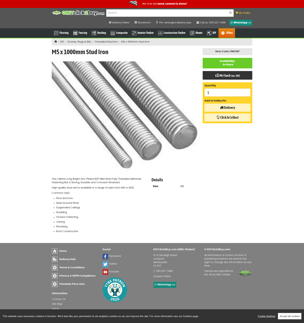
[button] (243, 13)
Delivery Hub (67, 259)
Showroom (144, 22)
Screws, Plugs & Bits (79, 42)
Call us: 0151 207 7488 (212, 22)
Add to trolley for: (215, 101)
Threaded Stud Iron (107, 42)
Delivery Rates (120, 22)
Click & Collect (229, 117)
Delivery (229, 107)
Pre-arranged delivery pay (175, 22)
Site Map (57, 304)
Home (63, 251)
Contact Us (58, 299)
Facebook (114, 256)
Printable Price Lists (72, 284)
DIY (62, 42)
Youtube (113, 271)
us (242, 22)
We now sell (72, 4)
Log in (55, 309)
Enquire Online (162, 276)
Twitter (112, 264)
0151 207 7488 (164, 271)
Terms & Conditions (72, 267)
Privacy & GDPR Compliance (77, 276)
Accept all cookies (290, 316)
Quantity (210, 85)
